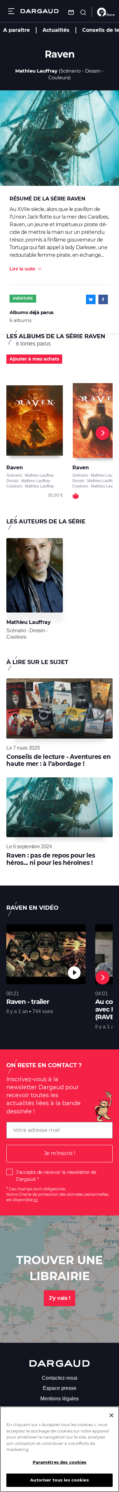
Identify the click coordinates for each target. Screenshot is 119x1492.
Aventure (23, 298)
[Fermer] (111, 1415)
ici (36, 1199)
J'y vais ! (59, 1298)
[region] (59, 1449)
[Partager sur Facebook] (103, 299)
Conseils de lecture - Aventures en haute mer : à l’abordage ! (58, 760)
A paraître (16, 30)
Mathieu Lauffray (36, 71)
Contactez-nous (59, 1378)
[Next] (102, 433)
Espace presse (59, 1388)
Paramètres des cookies (60, 1462)
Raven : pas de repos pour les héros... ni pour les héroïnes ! (50, 859)
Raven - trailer (27, 1001)
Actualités (56, 30)
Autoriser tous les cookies (59, 1479)
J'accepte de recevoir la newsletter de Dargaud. (56, 1175)
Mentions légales (59, 1398)
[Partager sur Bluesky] (91, 299)
